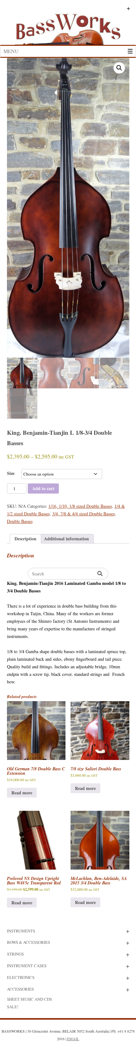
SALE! (12, 1007)
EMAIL (73, 1038)
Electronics (20, 977)
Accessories (20, 989)
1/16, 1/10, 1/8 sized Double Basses (80, 506)
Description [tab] (25, 538)
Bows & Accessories (28, 942)
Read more (21, 792)
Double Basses (20, 521)
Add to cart (43, 488)
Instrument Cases (26, 965)
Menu (11, 51)
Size (11, 473)
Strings (15, 954)
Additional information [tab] (66, 538)
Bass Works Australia (68, 26)
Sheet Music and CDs (29, 999)
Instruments (21, 931)
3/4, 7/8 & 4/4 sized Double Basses (83, 514)
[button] (119, 68)
